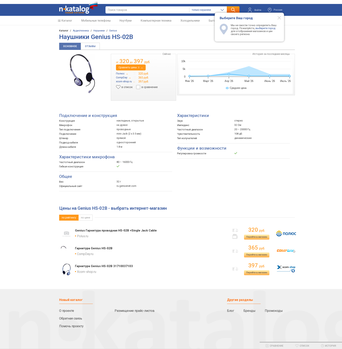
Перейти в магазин (256, 237)
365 (256, 247)
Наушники (99, 30)
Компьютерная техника (156, 20)
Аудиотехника (81, 30)
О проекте (66, 311)
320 (256, 230)
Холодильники (190, 20)
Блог (230, 311)
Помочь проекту (71, 326)
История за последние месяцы (271, 53)
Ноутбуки (126, 20)
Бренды (249, 311)
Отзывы (90, 46)
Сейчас (166, 53)
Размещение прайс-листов (135, 311)
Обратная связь (70, 318)
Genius (113, 30)
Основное (70, 46)
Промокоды (274, 311)
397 (256, 265)
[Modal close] (277, 18)
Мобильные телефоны (96, 20)
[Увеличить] (82, 73)
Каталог (67, 20)
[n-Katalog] (78, 8)
